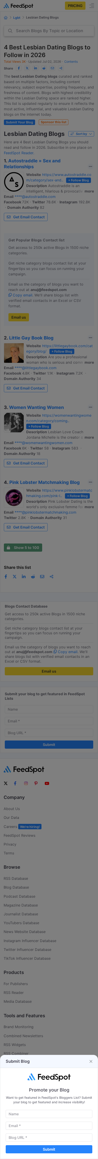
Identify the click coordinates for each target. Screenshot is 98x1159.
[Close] (91, 1061)
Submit (49, 1149)
